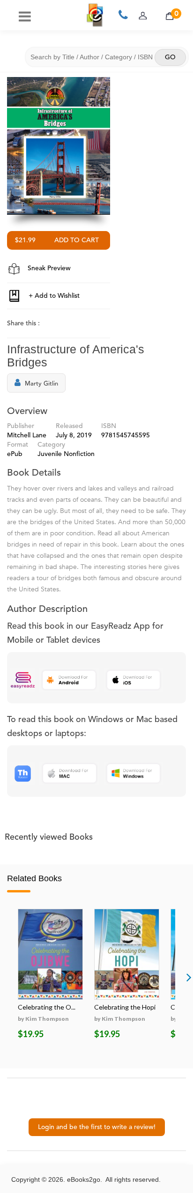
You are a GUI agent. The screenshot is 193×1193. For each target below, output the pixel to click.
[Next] (189, 977)
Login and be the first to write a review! (97, 1127)
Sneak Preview (48, 268)
